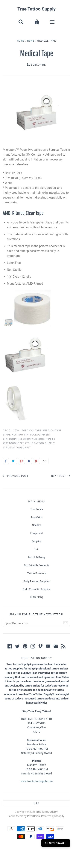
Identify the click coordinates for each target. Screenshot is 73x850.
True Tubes (36, 509)
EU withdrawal (55, 843)
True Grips (36, 517)
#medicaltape (52, 430)
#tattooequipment (37, 434)
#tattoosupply (13, 443)
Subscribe (38, 64)
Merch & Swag (36, 557)
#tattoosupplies (44, 439)
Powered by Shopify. (53, 816)
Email (44, 461)
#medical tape (32, 430)
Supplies (36, 541)
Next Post (59, 475)
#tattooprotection (17, 439)
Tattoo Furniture (36, 573)
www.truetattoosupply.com (37, 781)
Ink (36, 549)
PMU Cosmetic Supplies (36, 589)
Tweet (13, 461)
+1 (36, 461)
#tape (7, 434)
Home (21, 40)
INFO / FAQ (36, 597)
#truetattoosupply (17, 447)
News (31, 40)
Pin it (21, 461)
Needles (36, 525)
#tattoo (17, 434)
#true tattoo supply (40, 443)
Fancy (29, 461)
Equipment (36, 533)
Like (6, 461)
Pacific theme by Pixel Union (23, 816)
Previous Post (17, 475)
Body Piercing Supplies (36, 581)
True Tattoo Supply (36, 9)
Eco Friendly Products (36, 565)
